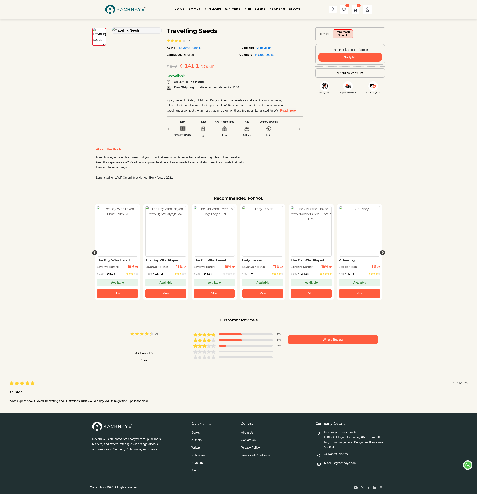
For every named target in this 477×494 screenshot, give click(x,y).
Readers (197, 462)
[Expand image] (136, 30)
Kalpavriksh (263, 47)
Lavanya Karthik (190, 47)
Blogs (195, 470)
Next (381, 252)
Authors (196, 440)
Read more (288, 110)
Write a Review (333, 339)
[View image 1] (99, 37)
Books (195, 432)
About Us (247, 432)
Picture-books (264, 54)
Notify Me (350, 57)
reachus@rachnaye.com (340, 463)
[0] (344, 9)
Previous (94, 252)
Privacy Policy (250, 447)
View (117, 293)
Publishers (198, 455)
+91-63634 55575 (336, 454)
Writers (196, 447)
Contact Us (248, 440)
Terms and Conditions (255, 455)
